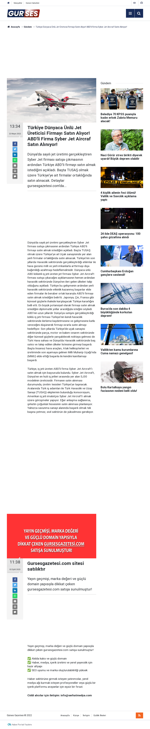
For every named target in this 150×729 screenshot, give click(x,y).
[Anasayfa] (8, 3)
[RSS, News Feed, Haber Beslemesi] (139, 715)
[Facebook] (15, 144)
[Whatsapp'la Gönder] (15, 160)
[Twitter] (15, 149)
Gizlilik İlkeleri (99, 715)
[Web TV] (134, 2)
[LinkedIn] (15, 154)
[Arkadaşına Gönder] (15, 165)
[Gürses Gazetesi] (23, 13)
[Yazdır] (15, 171)
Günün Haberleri (32, 3)
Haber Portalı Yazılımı (22, 724)
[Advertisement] (75, 53)
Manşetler (18, 3)
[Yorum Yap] (15, 176)
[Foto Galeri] (141, 2)
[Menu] (130, 13)
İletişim (86, 715)
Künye (76, 715)
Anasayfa (65, 715)
